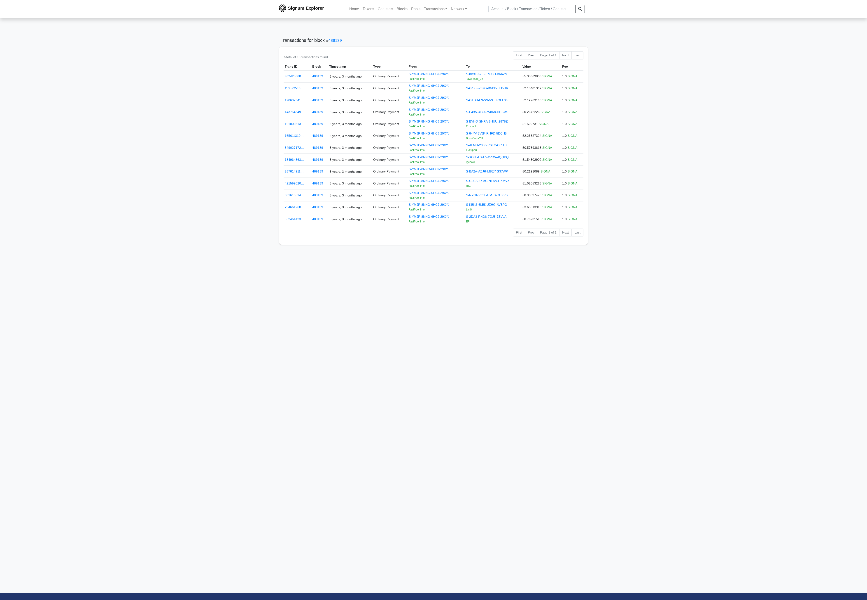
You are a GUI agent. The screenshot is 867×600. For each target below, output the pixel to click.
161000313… (294, 124)
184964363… (294, 159)
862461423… (294, 219)
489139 (335, 40)
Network (457, 9)
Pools (415, 9)
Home (354, 9)
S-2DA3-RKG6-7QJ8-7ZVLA (486, 216)
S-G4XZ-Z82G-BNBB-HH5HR (487, 88)
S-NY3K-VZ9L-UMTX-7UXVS (487, 195)
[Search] (580, 9)
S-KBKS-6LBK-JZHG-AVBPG (486, 204)
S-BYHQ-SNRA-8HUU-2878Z (487, 121)
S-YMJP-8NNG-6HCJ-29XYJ (429, 74)
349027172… (294, 147)
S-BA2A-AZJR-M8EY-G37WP (487, 171)
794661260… (294, 207)
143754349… (294, 112)
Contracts (385, 9)
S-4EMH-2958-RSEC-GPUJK (487, 145)
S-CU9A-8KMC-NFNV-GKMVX (487, 181)
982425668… (294, 76)
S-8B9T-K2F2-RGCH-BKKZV (486, 74)
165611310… (294, 135)
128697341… (294, 100)
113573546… (294, 88)
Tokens (368, 9)
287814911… (294, 171)
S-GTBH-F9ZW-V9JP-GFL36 (487, 100)
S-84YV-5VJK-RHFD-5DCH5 (486, 133)
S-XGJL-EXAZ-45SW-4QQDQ (487, 157)
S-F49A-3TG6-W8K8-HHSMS (487, 112)
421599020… (294, 183)
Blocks (402, 9)
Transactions (434, 9)
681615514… (294, 195)
